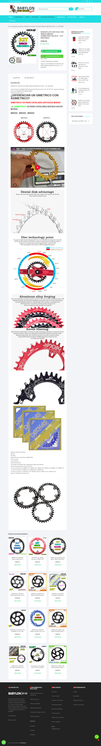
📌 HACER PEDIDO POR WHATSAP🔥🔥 (53, 56)
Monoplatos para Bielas (17, 26)
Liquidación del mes (78, 700)
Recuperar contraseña (57, 700)
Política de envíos (34, 699)
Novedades (76, 696)
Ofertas (75, 691)
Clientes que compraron (58, 717)
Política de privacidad (35, 708)
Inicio (9, 26)
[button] (34, 31)
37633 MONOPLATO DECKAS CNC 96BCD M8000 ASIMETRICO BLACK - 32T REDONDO (52, 65)
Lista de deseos (56, 713)
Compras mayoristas (78, 704)
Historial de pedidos (57, 704)
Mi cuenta (54, 691)
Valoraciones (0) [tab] (29, 77)
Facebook (32, 726)
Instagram (32, 734)
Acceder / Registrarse (15, 1)
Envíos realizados (56, 721)
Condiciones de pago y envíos (37, 712)
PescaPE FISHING (72, 17)
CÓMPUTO (82, 17)
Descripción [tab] (16, 77)
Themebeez (23, 743)
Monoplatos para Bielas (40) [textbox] (80, 121)
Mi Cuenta (12, 20)
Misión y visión (12, 720)
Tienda (10, 17)
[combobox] (80, 120)
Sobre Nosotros (12, 715)
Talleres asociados (35, 716)
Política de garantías (35, 703)
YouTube (32, 730)
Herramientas (61, 17)
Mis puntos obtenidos (57, 709)
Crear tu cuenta (55, 696)
